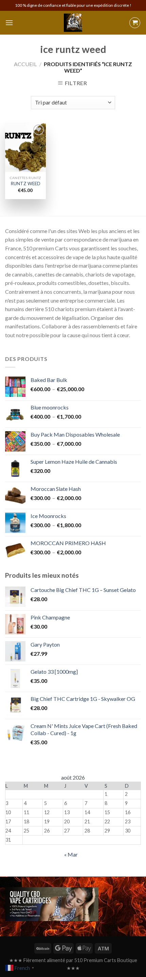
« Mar (71, 854)
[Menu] (9, 22)
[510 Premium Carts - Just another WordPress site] (73, 23)
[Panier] (134, 22)
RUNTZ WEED (25, 183)
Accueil (25, 64)
